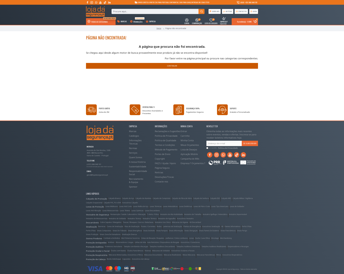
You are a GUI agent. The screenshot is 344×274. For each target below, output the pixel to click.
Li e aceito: (223, 148)
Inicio (159, 28)
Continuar (172, 66)
